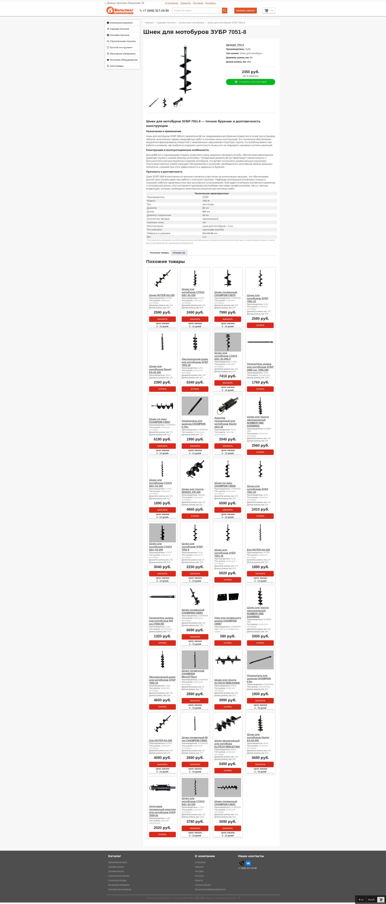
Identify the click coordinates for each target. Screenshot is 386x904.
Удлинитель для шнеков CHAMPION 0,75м (194, 424)
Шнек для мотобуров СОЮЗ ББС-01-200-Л (225, 356)
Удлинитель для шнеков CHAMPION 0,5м (259, 678)
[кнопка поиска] (224, 10)
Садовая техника (119, 29)
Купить (260, 325)
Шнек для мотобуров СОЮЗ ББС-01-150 (193, 292)
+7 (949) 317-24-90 (156, 10)
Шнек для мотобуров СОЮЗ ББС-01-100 (160, 483)
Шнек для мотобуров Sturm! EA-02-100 (160, 369)
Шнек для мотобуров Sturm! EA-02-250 (258, 737)
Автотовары (116, 66)
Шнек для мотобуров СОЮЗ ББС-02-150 (193, 801)
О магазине (171, 3)
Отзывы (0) (179, 253)
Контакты (210, 3)
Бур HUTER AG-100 (258, 550)
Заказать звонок (245, 10)
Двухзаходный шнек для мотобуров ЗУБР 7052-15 (162, 680)
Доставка (198, 3)
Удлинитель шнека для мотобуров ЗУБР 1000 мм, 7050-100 (260, 367)
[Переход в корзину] (380, 899)
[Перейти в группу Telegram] (241, 863)
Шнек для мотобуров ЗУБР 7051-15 (257, 298)
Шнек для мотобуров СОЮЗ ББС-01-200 (160, 546)
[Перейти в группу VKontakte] (248, 863)
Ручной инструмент (121, 47)
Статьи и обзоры (202, 885)
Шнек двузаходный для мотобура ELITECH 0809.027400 (227, 743)
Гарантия (185, 3)
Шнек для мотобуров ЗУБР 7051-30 (225, 553)
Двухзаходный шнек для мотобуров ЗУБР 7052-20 (195, 362)
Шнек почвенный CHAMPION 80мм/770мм (193, 674)
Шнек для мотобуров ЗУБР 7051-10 (257, 489)
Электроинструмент (121, 23)
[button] (122, 23)
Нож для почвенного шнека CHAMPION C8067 (227, 621)
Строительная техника (123, 41)
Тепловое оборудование (124, 60)
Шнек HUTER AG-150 (162, 295)
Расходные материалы (122, 53)
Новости (199, 880)
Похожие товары (159, 253)
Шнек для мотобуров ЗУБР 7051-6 (192, 546)
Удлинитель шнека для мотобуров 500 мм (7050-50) (161, 621)
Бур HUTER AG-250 (160, 740)
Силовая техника (119, 35)
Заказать (162, 319)
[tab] (159, 252)
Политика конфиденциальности (210, 889)
